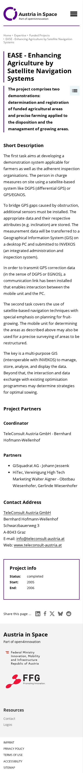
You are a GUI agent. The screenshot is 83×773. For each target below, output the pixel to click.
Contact (9, 718)
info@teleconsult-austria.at (40, 538)
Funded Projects (39, 35)
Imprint (8, 742)
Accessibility (12, 761)
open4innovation (28, 641)
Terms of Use (13, 755)
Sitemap (9, 768)
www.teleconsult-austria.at (38, 545)
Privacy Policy (13, 749)
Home (7, 35)
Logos (7, 724)
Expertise (20, 35)
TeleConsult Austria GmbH (27, 512)
